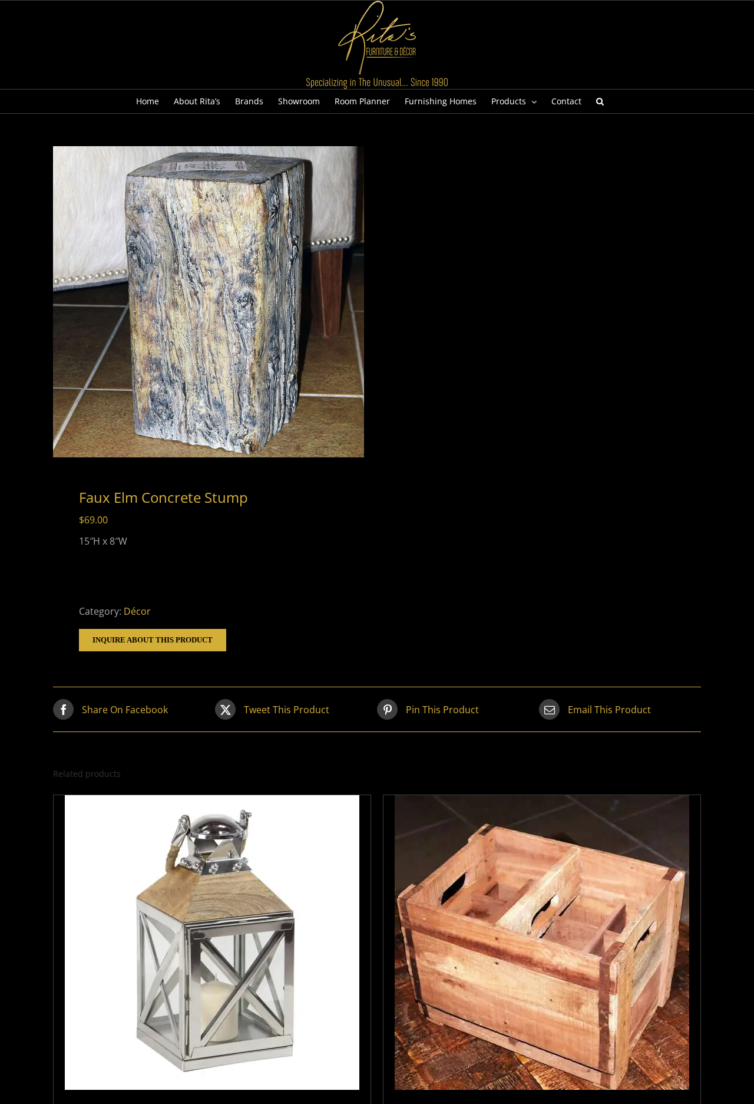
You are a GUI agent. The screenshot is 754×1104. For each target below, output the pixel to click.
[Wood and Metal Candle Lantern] (212, 942)
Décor (137, 611)
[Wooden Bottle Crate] (541, 942)
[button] (600, 101)
